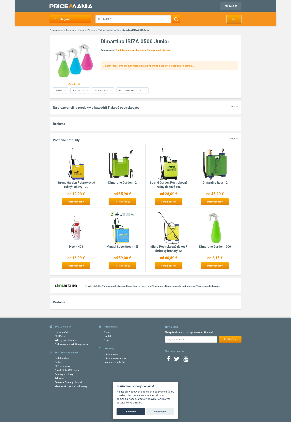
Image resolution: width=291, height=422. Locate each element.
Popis (59, 90)
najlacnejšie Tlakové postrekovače (201, 286)
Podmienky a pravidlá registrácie (71, 344)
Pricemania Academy (115, 358)
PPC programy (62, 366)
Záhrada (91, 30)
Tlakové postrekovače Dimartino (119, 286)
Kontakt (108, 336)
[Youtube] (186, 360)
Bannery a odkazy (64, 374)
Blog (234, 19)
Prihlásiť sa (231, 6)
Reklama (59, 378)
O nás (107, 332)
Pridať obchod (62, 358)
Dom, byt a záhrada (75, 30)
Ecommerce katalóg (114, 362)
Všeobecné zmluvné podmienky (71, 386)
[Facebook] (168, 360)
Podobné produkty (131, 90)
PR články (60, 336)
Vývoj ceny (101, 90)
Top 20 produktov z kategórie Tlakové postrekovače (143, 50)
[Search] (176, 19)
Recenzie (78, 90)
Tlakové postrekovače (108, 30)
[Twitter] (176, 360)
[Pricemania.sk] (71, 6)
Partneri (59, 362)
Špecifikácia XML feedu (67, 370)
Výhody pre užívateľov (66, 340)
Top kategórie (62, 332)
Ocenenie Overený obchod (68, 382)
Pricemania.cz (111, 354)
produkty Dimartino (165, 286)
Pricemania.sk (56, 30)
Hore (232, 106)
